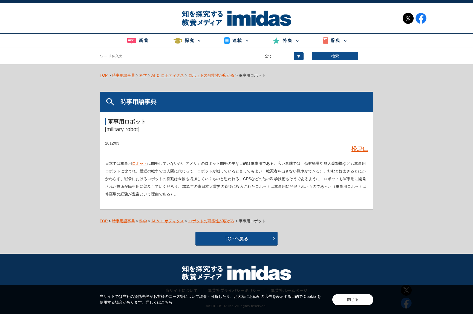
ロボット (139, 163)
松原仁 (359, 148)
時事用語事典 (123, 75)
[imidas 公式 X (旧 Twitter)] (408, 18)
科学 (143, 75)
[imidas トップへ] (236, 18)
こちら (166, 302)
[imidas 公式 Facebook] (421, 18)
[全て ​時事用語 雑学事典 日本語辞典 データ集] (282, 56)
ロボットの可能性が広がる (211, 75)
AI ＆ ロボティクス (167, 75)
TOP (104, 75)
